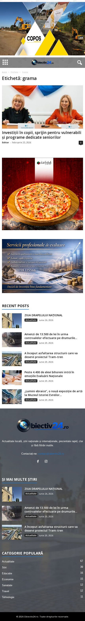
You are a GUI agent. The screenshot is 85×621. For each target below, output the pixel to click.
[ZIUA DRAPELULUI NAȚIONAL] (12, 320)
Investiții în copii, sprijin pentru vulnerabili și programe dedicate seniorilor (41, 135)
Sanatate (7, 585)
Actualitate (31, 320)
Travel (5, 591)
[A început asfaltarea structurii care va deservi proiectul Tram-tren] (12, 358)
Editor (5, 142)
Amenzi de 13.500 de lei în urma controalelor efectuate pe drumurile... (51, 336)
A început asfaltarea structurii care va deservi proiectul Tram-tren (51, 355)
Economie (7, 579)
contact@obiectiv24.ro (51, 453)
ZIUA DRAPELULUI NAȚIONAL (43, 315)
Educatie (7, 573)
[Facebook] (39, 461)
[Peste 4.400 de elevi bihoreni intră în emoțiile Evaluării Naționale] (12, 377)
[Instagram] (46, 461)
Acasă (4, 72)
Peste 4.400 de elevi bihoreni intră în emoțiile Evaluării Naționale (49, 374)
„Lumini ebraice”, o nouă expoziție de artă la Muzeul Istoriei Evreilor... (53, 393)
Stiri (4, 567)
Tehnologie (8, 597)
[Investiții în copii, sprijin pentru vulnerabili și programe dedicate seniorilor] (42, 107)
